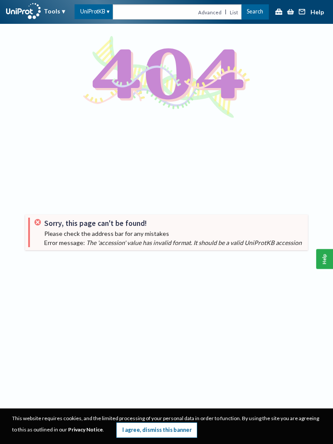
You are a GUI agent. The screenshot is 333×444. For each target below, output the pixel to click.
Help (317, 12)
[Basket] (290, 12)
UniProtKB (92, 11)
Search (255, 11)
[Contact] (302, 12)
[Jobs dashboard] (278, 12)
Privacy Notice (85, 429)
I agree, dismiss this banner (157, 430)
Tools (52, 11)
